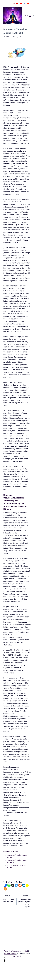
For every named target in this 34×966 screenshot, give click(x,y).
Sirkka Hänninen (10, 954)
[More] (5, 888)
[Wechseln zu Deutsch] (17, 3)
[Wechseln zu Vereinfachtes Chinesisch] (21, 3)
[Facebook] (5, 885)
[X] (12, 885)
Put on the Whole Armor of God (16, 951)
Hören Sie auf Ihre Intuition (8, 899)
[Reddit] (20, 885)
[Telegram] (16, 885)
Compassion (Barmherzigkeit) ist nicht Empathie (24, 901)
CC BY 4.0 (17, 956)
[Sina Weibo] (27, 885)
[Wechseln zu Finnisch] (24, 3)
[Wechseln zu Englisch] (13, 3)
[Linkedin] (23, 885)
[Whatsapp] (9, 885)
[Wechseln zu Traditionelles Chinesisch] (28, 3)
